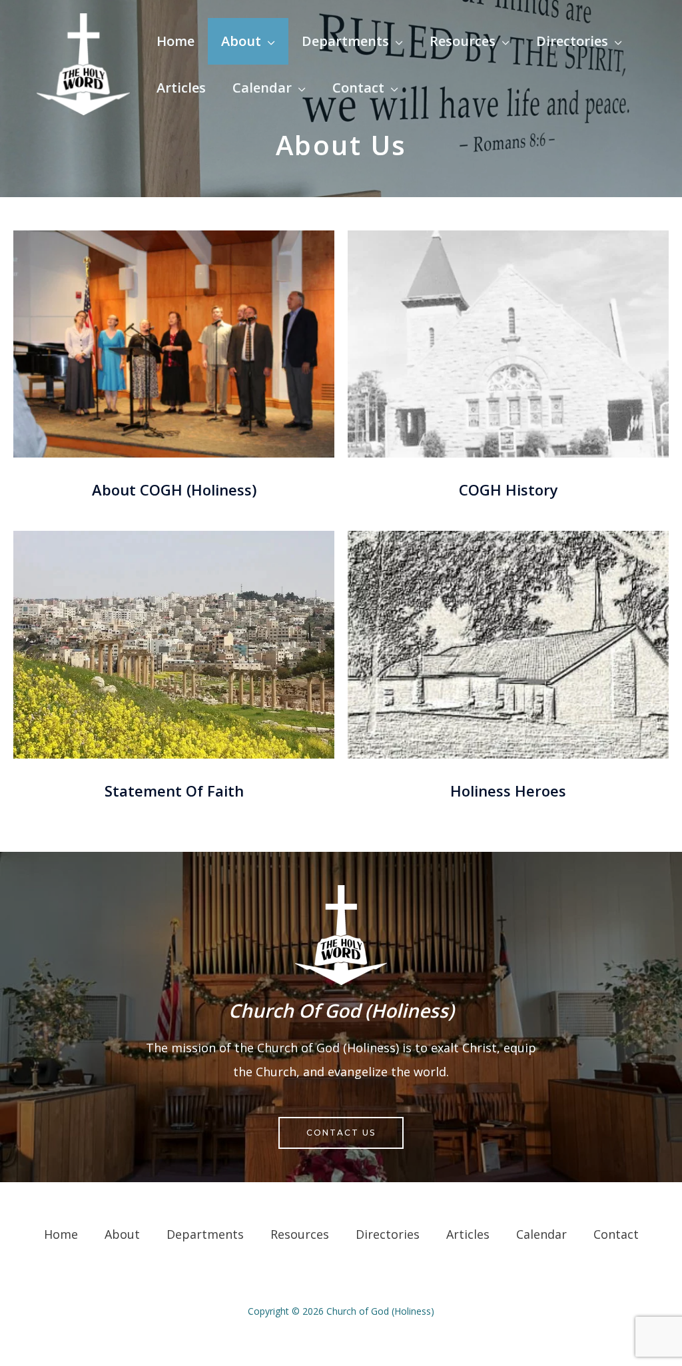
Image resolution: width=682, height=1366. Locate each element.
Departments (205, 1234)
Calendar (541, 1234)
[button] (268, 41)
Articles (468, 1234)
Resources (299, 1234)
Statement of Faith (174, 791)
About (122, 1234)
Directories (388, 1234)
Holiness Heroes (508, 791)
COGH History (508, 490)
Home (61, 1234)
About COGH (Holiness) (174, 490)
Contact (616, 1234)
